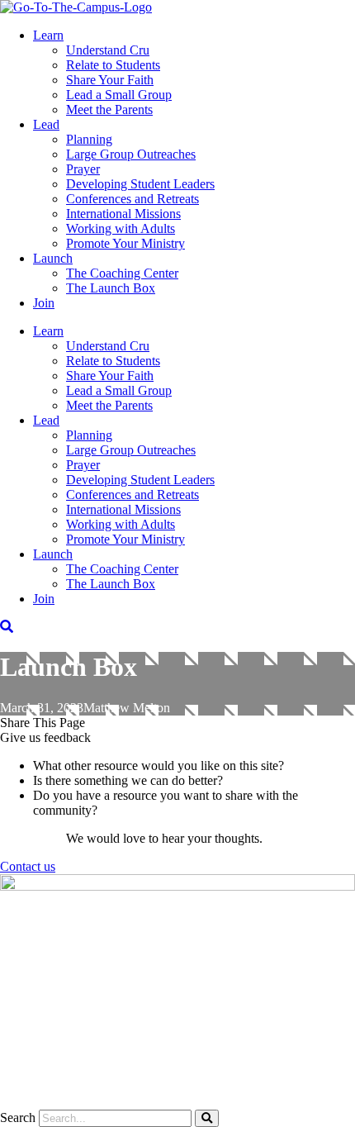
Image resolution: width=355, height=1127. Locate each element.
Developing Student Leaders (140, 184)
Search (18, 1117)
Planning (89, 139)
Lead (46, 124)
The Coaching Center (122, 273)
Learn (48, 35)
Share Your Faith (110, 80)
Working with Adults (120, 228)
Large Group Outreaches (131, 154)
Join (43, 303)
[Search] (207, 1118)
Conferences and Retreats (132, 199)
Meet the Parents (109, 109)
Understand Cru (107, 50)
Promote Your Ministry (125, 243)
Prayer (83, 169)
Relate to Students (113, 65)
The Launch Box (110, 288)
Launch (53, 258)
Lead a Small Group (119, 95)
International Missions (123, 214)
